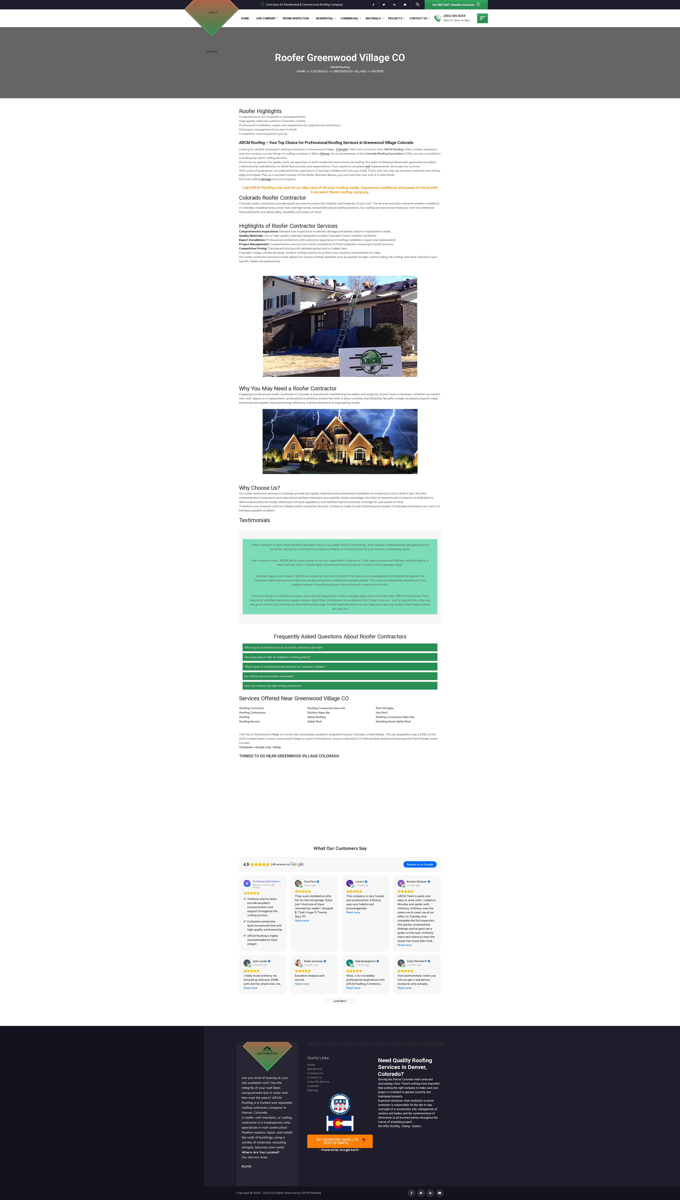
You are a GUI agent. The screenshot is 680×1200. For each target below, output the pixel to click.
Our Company (266, 18)
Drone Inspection (296, 18)
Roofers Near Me (318, 712)
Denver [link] (325, 153)
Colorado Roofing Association (384, 153)
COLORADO (319, 71)
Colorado (407, 1079)
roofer (249, 1117)
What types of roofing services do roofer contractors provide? (283, 647)
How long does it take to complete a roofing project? (277, 657)
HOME (301, 71)
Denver (397, 1079)
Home (245, 18)
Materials (373, 18)
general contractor (392, 1100)
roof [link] (367, 166)
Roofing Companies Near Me (326, 708)
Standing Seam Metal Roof (393, 721)
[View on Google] (298, 883)
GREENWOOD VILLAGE (349, 71)
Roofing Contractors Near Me (395, 717)
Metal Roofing (316, 717)
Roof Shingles (385, 708)
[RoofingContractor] (340, 1104)
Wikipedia (246, 747)
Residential (324, 18)
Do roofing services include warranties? (269, 676)
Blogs (277, 747)
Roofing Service (249, 721)
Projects (395, 18)
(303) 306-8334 (454, 16)
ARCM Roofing (393, 149)
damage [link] (266, 179)
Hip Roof (381, 712)
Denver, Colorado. (255, 1112)
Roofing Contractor (251, 708)
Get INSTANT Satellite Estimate (453, 5)
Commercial (349, 18)
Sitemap (312, 1090)
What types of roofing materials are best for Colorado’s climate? (284, 666)
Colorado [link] (342, 149)
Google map (263, 747)
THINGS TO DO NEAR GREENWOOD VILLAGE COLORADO (289, 756)
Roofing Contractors (252, 712)
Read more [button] (302, 920)
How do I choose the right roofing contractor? (273, 685)
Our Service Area (254, 1157)
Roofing (244, 717)
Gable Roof (314, 721)
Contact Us (418, 18)
